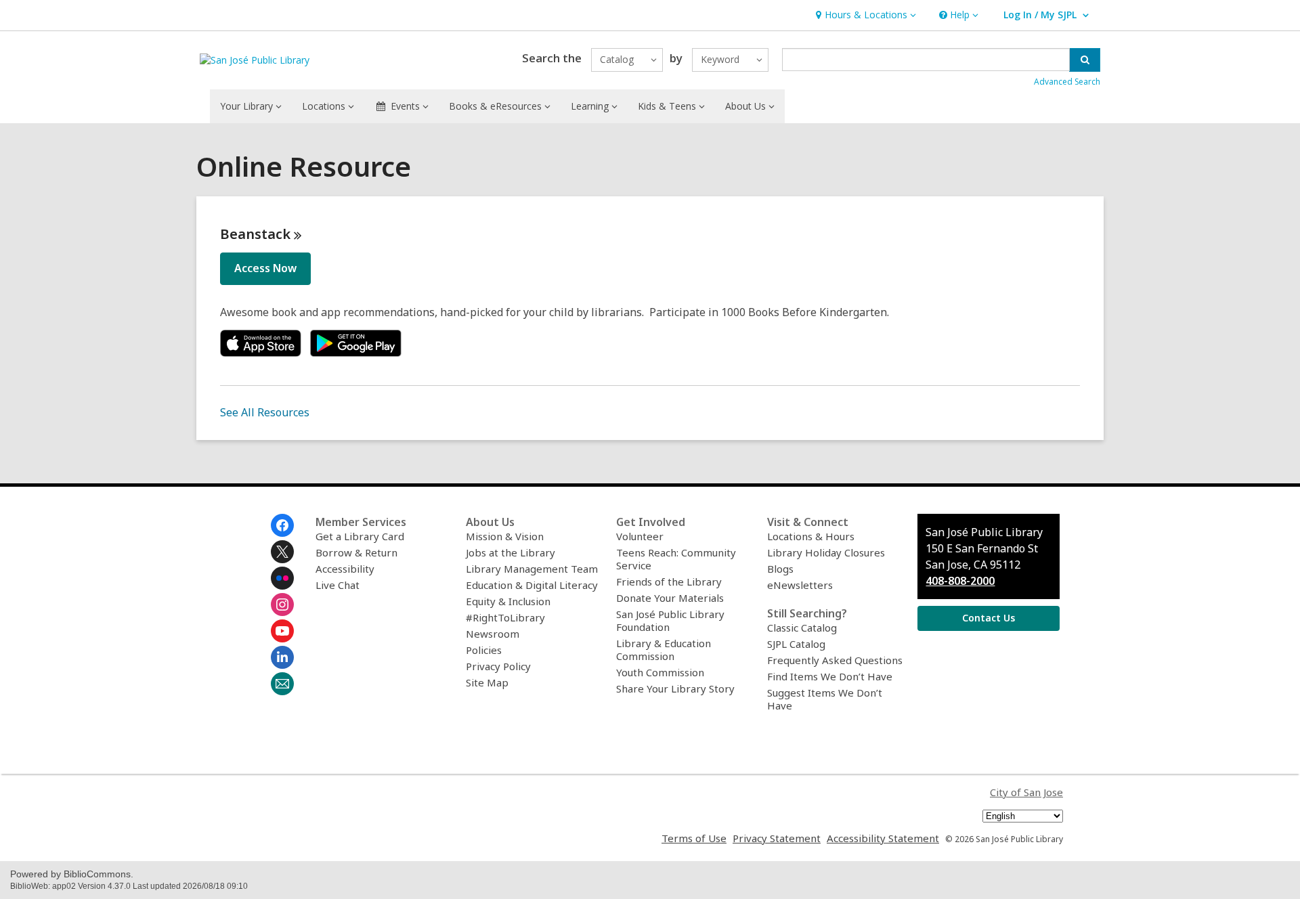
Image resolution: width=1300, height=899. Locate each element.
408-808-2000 (960, 580)
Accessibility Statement (883, 838)
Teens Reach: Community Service (676, 559)
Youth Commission (660, 672)
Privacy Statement (777, 838)
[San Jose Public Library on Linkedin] (282, 657)
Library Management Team (532, 568)
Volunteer (640, 536)
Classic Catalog (802, 627)
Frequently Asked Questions (835, 660)
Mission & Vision (505, 536)
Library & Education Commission (663, 649)
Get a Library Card (360, 536)
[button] (864, 15)
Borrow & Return (356, 552)
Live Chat (338, 585)
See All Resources (264, 412)
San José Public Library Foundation (670, 620)
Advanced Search (1067, 81)
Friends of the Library (669, 581)
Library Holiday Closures (826, 552)
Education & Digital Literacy (532, 585)
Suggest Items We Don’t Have (824, 699)
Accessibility (345, 568)
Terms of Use (694, 838)
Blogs (780, 568)
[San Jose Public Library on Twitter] (282, 551)
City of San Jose (1026, 792)
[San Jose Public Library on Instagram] (282, 604)
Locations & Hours (810, 536)
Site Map (487, 682)
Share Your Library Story (675, 688)
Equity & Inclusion (508, 601)
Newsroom (492, 633)
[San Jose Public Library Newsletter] (282, 683)
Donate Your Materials (670, 598)
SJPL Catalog (796, 644)
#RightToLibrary (505, 617)
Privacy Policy (498, 666)
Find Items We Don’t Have (829, 676)
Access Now (265, 268)
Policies (484, 650)
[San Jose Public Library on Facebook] (282, 525)
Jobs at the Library (510, 552)
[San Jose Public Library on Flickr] (282, 578)
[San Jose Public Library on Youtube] (282, 630)
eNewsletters (800, 585)
